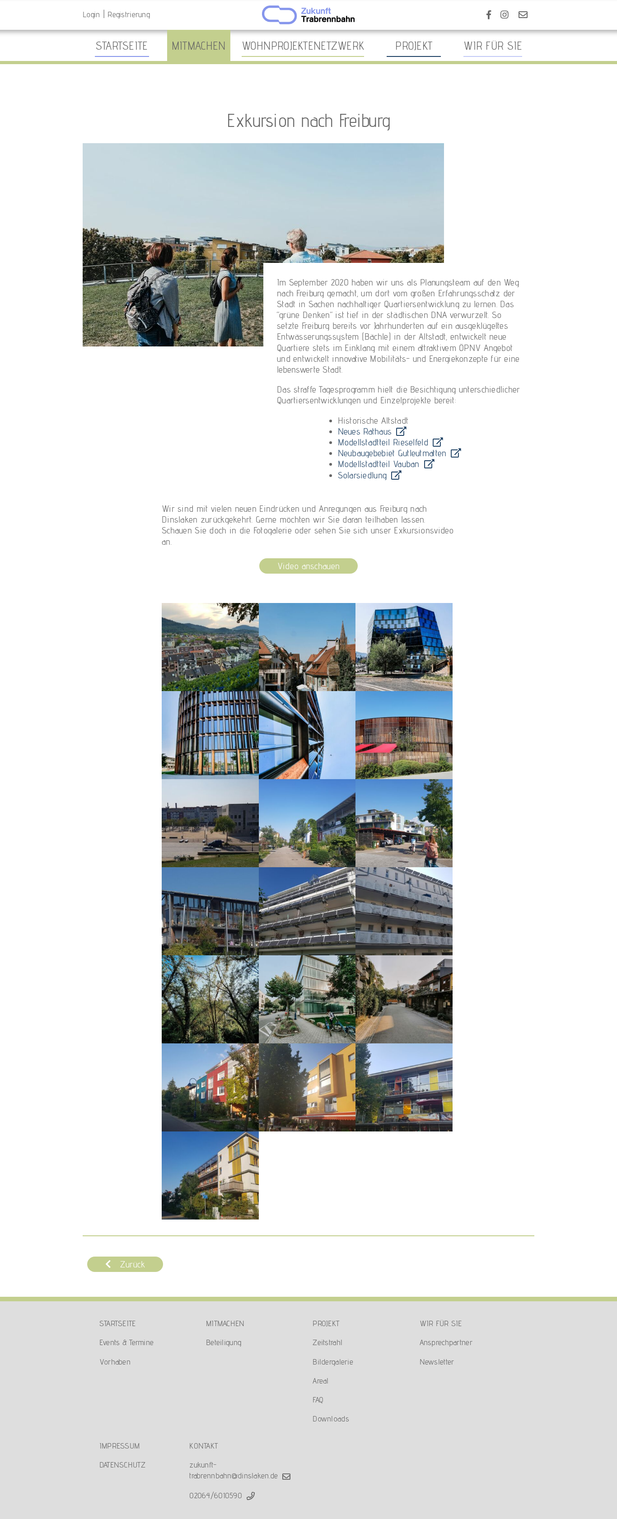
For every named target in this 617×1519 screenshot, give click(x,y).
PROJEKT (326, 1323)
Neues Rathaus (365, 431)
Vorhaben (115, 1361)
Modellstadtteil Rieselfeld (383, 442)
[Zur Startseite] (308, 16)
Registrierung (129, 14)
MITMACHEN (225, 1323)
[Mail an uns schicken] (523, 14)
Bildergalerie (333, 1361)
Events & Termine (126, 1342)
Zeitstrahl (327, 1342)
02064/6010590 (215, 1495)
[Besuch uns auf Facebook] (488, 14)
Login (91, 14)
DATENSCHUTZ (122, 1464)
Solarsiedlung (362, 475)
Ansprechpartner (446, 1342)
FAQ (318, 1399)
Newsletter (437, 1361)
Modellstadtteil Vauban (379, 463)
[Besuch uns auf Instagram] (504, 14)
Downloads (331, 1418)
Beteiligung (223, 1342)
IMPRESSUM (119, 1445)
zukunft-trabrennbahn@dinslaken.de (233, 1470)
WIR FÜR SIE (441, 1323)
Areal (320, 1380)
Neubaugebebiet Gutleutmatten (392, 453)
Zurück (132, 1264)
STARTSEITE (117, 1323)
